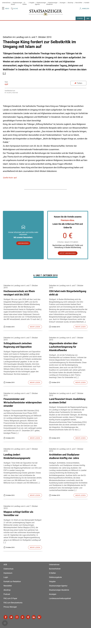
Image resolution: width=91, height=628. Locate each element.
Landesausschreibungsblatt (60, 598)
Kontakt (86, 2)
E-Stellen (24, 3)
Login (6, 577)
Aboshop (70, 2)
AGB (5, 565)
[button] (5, 623)
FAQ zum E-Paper (10, 598)
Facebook (5, 617)
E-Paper (80, 18)
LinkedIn (33, 617)
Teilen (79, 83)
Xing (28, 617)
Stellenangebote (55, 577)
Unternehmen (6, 2)
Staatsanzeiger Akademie (51, 3)
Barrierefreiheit (54, 569)
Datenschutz (8, 569)
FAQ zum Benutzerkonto (13, 603)
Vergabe (31, 2)
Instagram (17, 617)
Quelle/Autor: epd (10, 178)
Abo (88, 18)
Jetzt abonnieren (68, 253)
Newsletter (78, 2)
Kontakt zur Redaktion (12, 581)
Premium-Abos (67, 220)
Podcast (7, 594)
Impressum (8, 573)
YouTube (22, 617)
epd (6, 84)
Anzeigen (63, 2)
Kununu (39, 617)
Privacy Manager (10, 607)
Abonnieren (23, 243)
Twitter (11, 617)
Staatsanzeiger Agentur (58, 586)
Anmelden (85, 8)
